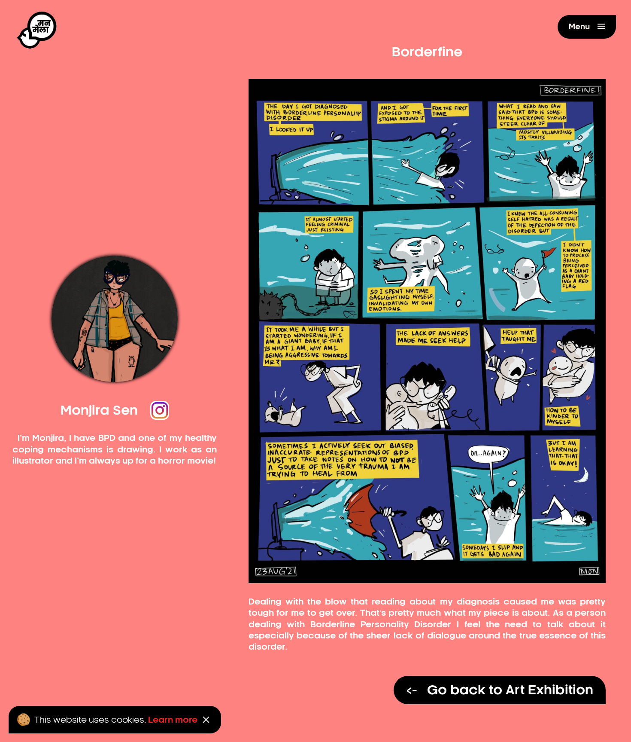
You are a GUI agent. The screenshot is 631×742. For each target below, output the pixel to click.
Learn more (172, 719)
